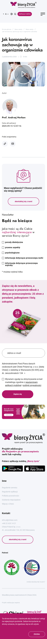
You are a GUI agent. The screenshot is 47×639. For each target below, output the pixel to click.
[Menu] (43, 14)
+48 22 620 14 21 (9, 523)
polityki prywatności (32, 385)
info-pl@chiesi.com (9, 520)
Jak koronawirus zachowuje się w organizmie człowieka (19, 31)
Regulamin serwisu (9, 488)
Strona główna (6, 29)
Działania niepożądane (11, 500)
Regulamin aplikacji (9, 492)
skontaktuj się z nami (23, 201)
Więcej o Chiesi (8, 504)
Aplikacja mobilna (25, 14)
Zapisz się (17, 394)
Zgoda (37, 634)
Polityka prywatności (10, 496)
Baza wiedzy (18, 29)
